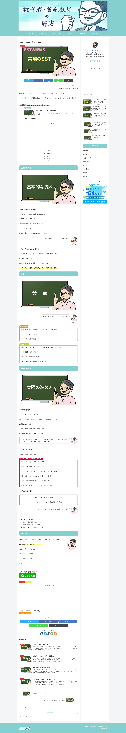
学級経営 (22, 582)
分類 (46, 156)
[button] (68, 80)
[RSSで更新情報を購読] (55, 633)
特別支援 (28, 582)
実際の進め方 (48, 158)
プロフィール (85, 726)
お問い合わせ (93, 726)
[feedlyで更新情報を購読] (51, 633)
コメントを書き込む (48, 712)
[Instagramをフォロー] (48, 633)
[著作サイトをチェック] (41, 633)
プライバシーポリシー (102, 726)
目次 (46, 150)
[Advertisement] (48, 135)
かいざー (95, 50)
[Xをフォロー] (45, 633)
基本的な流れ (48, 153)
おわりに (47, 161)
